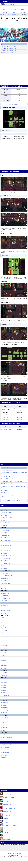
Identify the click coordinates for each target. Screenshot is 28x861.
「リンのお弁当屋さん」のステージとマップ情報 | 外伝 (11, 481)
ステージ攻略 (4, 12)
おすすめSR (14, 9)
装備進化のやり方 (4, 595)
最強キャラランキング (5, 607)
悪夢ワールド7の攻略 (5, 752)
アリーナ (2, 722)
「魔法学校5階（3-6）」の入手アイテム (8, 50)
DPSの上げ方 (3, 588)
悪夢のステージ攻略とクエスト (7, 483)
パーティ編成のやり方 (5, 537)
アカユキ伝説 (3, 697)
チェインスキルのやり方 (5, 550)
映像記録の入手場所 (4, 707)
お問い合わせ (18, 853)
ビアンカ (2, 624)
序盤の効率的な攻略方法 (5, 529)
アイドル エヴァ (4, 645)
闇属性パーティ (4, 662)
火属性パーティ (4, 652)
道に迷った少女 (4, 682)
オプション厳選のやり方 (5, 600)
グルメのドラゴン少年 (5, 695)
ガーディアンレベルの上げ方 (6, 547)
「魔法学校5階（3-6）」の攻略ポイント (8, 48)
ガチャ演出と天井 (4, 520)
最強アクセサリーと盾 (5, 592)
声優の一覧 (3, 492)
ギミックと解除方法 (4, 560)
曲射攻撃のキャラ (4, 612)
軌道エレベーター (4, 727)
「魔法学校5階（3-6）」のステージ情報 (8, 46)
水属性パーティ (4, 657)
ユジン (2, 647)
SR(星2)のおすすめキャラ (6, 610)
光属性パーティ (4, 660)
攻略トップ (5, 7)
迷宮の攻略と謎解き (4, 490)
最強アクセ (23, 9)
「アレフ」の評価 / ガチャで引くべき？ (8, 470)
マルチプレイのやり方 (5, 717)
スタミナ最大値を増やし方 (6, 563)
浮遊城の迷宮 (23, 12)
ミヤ (1, 642)
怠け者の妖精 (3, 684)
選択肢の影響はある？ (5, 568)
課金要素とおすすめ (4, 565)
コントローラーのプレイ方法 (6, 737)
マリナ (2, 640)
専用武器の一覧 (4, 712)
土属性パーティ (4, 655)
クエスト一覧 (14, 12)
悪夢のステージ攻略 (4, 675)
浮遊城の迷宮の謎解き (5, 702)
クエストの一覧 (4, 679)
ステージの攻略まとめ (5, 672)
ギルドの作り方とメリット (6, 555)
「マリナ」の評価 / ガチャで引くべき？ (8, 478)
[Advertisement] (14, 69)
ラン (1, 635)
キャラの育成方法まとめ (5, 572)
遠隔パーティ (3, 667)
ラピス (2, 632)
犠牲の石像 (3, 692)
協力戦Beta (3, 719)
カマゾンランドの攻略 (5, 747)
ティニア (2, 619)
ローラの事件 (3, 687)
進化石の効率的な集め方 (5, 580)
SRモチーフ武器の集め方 (5, 540)
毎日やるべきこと (4, 532)
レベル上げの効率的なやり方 (6, 575)
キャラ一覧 (23, 7)
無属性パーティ (4, 665)
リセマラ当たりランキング (6, 512)
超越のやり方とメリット (5, 585)
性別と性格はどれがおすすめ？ (7, 517)
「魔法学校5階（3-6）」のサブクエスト (8, 52)
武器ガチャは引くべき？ (5, 525)
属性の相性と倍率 (4, 552)
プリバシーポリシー (10, 853)
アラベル (2, 617)
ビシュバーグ (3, 627)
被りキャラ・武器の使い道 (6, 545)
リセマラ (13, 7)
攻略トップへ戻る (4, 507)
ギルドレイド (3, 724)
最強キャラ (5, 9)
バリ (1, 622)
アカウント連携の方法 (5, 522)
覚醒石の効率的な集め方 (5, 583)
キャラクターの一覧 (4, 605)
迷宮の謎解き (3, 704)
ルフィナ (2, 637)
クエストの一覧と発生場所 (6, 476)
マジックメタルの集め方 (5, 542)
